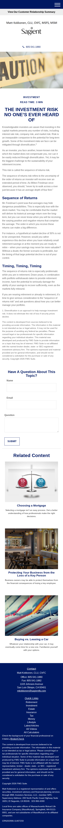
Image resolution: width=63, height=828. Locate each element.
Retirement (31, 702)
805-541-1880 (33, 47)
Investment (31, 705)
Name (10, 380)
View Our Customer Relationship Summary (31, 12)
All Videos (31, 729)
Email (10, 398)
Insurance (31, 712)
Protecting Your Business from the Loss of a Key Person (31, 574)
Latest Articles (31, 725)
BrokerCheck (17, 739)
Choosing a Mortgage (31, 505)
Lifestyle (31, 722)
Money (31, 719)
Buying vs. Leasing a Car (31, 639)
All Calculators (31, 732)
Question (9, 415)
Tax (31, 715)
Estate (31, 709)
